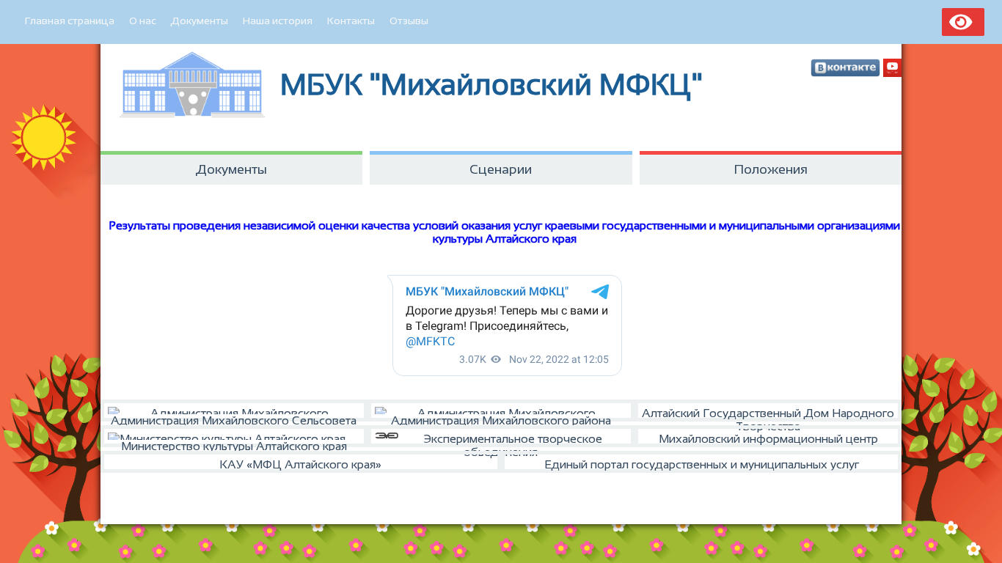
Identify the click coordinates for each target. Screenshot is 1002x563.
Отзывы (409, 20)
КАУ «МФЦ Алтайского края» (300, 464)
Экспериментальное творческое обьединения (512, 440)
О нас (142, 20)
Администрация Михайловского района (501, 418)
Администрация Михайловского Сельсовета (233, 418)
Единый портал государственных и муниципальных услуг (701, 464)
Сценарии (500, 169)
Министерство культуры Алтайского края (234, 443)
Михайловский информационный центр (768, 439)
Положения (771, 169)
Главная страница (69, 20)
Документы (199, 20)
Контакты (351, 20)
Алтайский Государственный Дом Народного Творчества (768, 414)
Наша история (277, 20)
